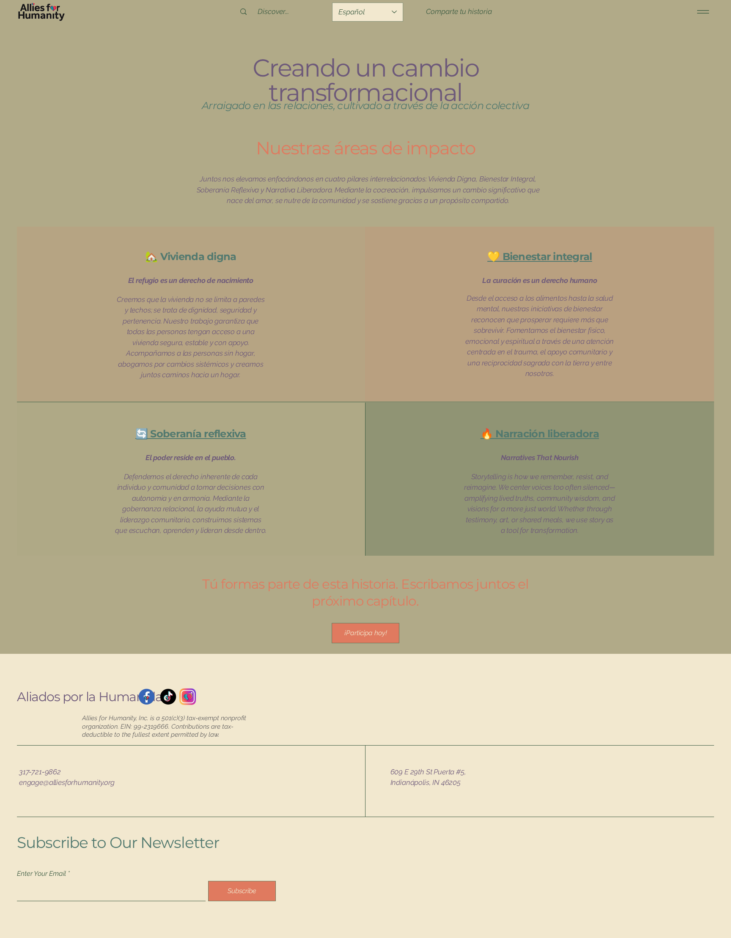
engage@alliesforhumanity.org (67, 782)
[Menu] (702, 11)
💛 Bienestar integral (539, 256)
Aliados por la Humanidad (93, 697)
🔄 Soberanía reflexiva (190, 434)
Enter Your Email (41, 873)
